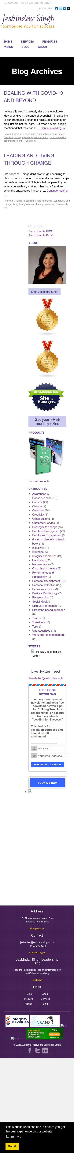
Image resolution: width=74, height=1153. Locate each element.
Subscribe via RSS (40, 231)
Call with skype (37, 952)
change (48, 200)
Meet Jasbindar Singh (44, 291)
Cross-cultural (41, 518)
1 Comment (29, 140)
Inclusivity (38, 547)
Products (49, 41)
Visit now (37, 979)
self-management (13, 140)
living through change (24, 204)
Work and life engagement (48, 634)
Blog (25, 47)
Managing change (23, 137)
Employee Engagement (46, 535)
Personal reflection (46, 133)
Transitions (39, 622)
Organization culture (44, 568)
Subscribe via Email (40, 235)
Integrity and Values (44, 556)
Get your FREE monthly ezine (47, 421)
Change (18, 200)
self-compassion (58, 137)
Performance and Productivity (43, 574)
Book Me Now (47, 783)
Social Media (40, 601)
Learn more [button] (13, 1136)
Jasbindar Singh (52, 1044)
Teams (36, 618)
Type (35, 626)
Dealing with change (24, 133)
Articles (28, 1003)
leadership (29, 200)
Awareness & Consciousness (42, 496)
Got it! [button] (12, 1146)
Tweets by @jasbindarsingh (45, 678)
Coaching (38, 510)
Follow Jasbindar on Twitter (46, 653)
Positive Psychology (44, 593)
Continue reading (53, 128)
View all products (39, 481)
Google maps (37, 928)
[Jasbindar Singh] (27, 26)
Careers (37, 502)
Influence (38, 552)
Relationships (40, 597)
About (42, 47)
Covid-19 (8, 137)
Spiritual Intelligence (44, 605)
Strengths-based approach (48, 610)
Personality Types (43, 589)
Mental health (41, 137)
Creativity (38, 514)
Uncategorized (41, 630)
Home (8, 41)
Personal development (46, 581)
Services (27, 41)
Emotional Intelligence (45, 531)
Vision (8, 47)
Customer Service (43, 523)
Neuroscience (41, 564)
